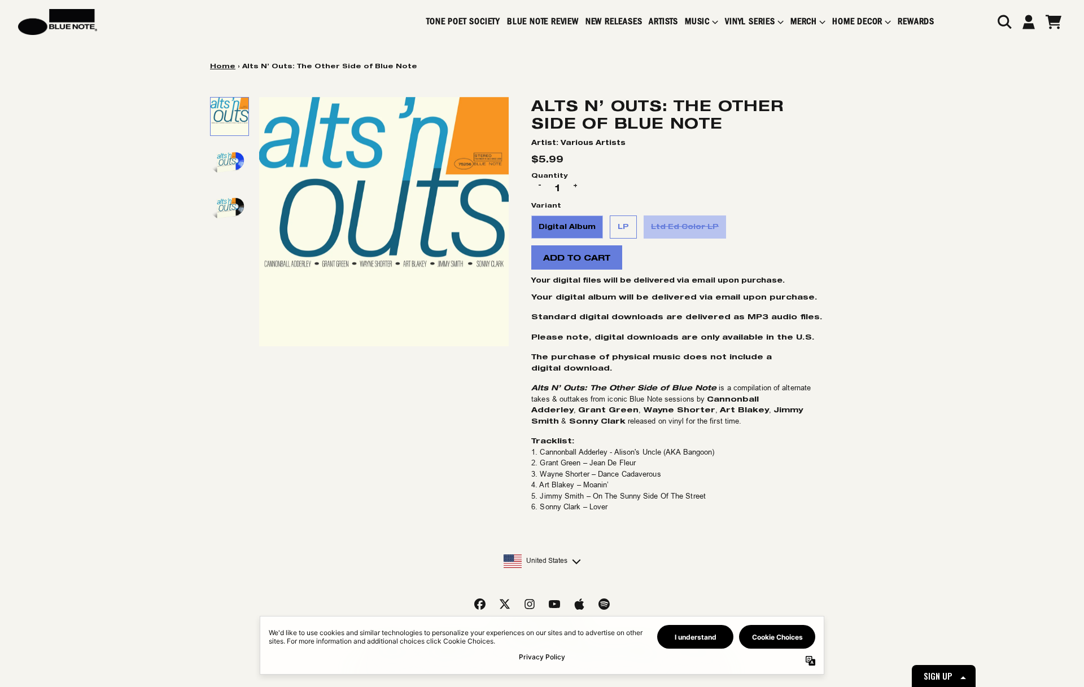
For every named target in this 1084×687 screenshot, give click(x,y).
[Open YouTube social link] (554, 604)
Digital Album (567, 226)
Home (222, 65)
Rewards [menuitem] (916, 22)
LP (623, 226)
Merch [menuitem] (803, 22)
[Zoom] (384, 221)
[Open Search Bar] (1004, 22)
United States (546, 561)
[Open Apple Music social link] (579, 604)
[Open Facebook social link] (479, 604)
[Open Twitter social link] (504, 604)
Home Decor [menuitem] (857, 22)
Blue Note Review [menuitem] (543, 22)
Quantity (549, 175)
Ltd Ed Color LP (685, 226)
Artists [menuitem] (663, 22)
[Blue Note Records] (57, 22)
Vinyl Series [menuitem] (750, 22)
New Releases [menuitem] (613, 22)
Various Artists (593, 142)
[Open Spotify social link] (604, 604)
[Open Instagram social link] (529, 604)
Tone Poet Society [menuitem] (463, 22)
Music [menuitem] (697, 22)
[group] (229, 116)
